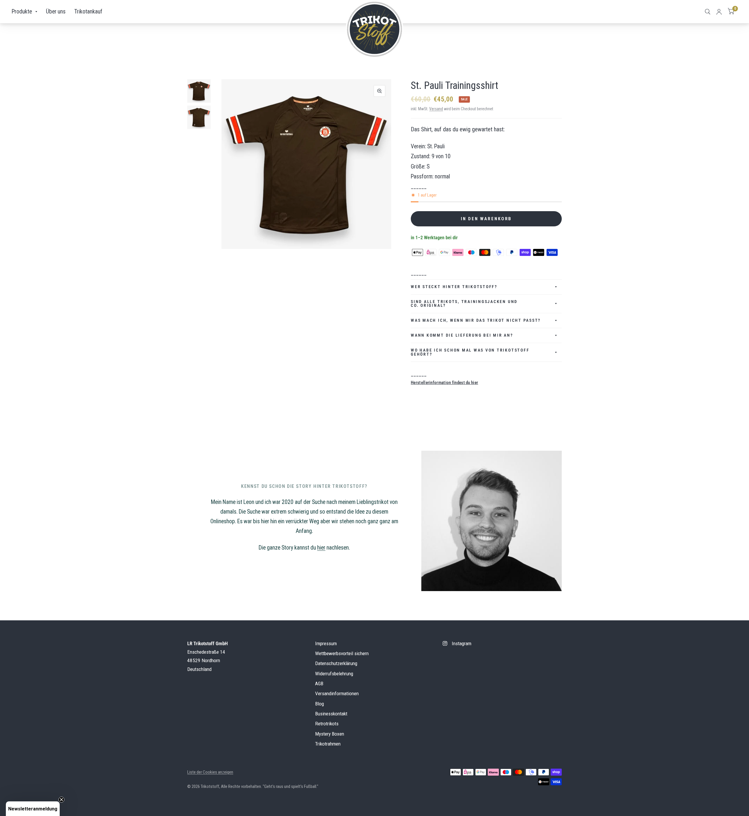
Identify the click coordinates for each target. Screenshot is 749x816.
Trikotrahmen (328, 744)
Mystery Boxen (329, 734)
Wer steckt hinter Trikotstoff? (454, 286)
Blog (319, 704)
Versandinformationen (337, 693)
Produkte (22, 11)
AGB (319, 683)
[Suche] (707, 11)
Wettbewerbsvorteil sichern (342, 653)
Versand (436, 108)
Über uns (56, 11)
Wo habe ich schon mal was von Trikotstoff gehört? (470, 352)
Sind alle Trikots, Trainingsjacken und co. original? (464, 303)
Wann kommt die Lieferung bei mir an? (462, 335)
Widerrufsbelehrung (334, 673)
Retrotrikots (327, 724)
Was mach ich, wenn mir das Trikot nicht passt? (476, 320)
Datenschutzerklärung (336, 663)
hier (321, 547)
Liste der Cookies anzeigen (210, 772)
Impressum (326, 643)
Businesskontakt (331, 714)
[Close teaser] (61, 800)
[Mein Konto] (719, 11)
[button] (33, 808)
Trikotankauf (88, 11)
